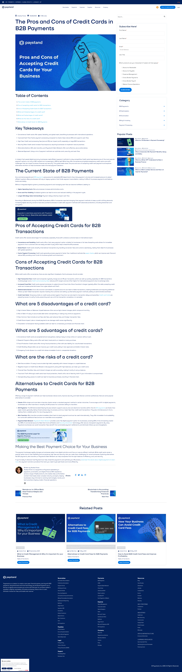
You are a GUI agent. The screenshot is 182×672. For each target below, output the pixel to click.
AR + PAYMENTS (10, 2)
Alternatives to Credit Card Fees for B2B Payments (88, 554)
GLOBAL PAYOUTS (27, 2)
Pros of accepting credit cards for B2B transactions (34, 105)
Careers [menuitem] (99, 640)
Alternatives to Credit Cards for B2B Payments (32, 122)
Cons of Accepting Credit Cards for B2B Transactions (34, 108)
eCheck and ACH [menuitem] (101, 590)
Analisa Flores (21, 16)
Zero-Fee (78, 546)
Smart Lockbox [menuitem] (101, 593)
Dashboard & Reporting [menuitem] (63, 600)
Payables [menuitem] (60, 627)
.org (178, 2)
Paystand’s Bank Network (42, 421)
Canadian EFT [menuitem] (101, 595)
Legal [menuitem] (59, 640)
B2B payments (38, 177)
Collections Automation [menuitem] (63, 583)
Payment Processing (125, 125)
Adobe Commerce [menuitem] (62, 613)
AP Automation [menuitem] (61, 629)
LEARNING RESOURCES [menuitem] (145, 639)
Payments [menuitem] (101, 578)
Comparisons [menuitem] (141, 590)
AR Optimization (124, 111)
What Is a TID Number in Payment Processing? (149, 140)
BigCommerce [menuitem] (61, 615)
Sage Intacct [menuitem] (61, 605)
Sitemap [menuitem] (100, 645)
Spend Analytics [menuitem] (101, 609)
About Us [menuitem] (100, 632)
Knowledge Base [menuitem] (61, 653)
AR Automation (124, 116)
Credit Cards (20, 547)
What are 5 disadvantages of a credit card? (31, 112)
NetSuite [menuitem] (60, 603)
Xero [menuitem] (59, 620)
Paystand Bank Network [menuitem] (103, 585)
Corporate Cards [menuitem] (102, 606)
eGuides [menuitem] (139, 588)
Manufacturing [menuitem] (141, 617)
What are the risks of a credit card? (29, 118)
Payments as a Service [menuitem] (103, 635)
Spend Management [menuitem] (102, 604)
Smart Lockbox (153, 167)
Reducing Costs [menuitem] (141, 647)
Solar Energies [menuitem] (141, 625)
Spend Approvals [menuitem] (62, 636)
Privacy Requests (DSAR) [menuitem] (63, 647)
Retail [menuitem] (139, 627)
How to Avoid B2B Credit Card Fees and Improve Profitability (137, 555)
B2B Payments (124, 106)
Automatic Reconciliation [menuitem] (63, 580)
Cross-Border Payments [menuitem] (63, 634)
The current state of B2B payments (29, 102)
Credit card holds (104, 295)
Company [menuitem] (101, 630)
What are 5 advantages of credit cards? (30, 115)
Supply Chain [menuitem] (141, 622)
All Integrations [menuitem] (61, 623)
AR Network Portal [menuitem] (62, 588)
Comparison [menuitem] (140, 606)
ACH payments (100, 408)
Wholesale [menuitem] (140, 630)
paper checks (90, 253)
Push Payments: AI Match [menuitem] (103, 598)
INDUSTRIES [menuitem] (141, 612)
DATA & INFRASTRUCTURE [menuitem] (146, 633)
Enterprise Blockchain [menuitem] (143, 636)
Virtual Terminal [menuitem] (61, 590)
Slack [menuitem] (99, 611)
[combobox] (142, 17)
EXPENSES (18, 2)
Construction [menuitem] (141, 620)
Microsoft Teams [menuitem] (102, 614)
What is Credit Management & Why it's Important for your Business (40, 555)
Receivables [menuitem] (61, 578)
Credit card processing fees (40, 281)
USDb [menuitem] (99, 583)
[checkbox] (142, 75)
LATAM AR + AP (37, 2)
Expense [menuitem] (100, 602)
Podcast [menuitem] (139, 595)
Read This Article (23, 562)
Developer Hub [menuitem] (61, 656)
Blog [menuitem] (139, 580)
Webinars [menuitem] (140, 598)
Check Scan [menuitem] (100, 588)
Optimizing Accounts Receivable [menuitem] (145, 644)
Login (178, 7)
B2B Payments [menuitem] (101, 580)
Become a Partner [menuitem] (102, 637)
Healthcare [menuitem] (140, 615)
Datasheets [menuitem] (140, 585)
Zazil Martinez (139, 138)
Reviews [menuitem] (139, 609)
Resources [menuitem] (141, 578)
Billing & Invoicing (124, 120)
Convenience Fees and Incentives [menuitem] (65, 595)
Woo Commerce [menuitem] (61, 618)
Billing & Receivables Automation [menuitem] (65, 598)
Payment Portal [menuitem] (61, 585)
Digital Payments (75, 547)
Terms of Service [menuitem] (61, 645)
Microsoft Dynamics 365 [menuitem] (103, 624)
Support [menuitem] (60, 651)
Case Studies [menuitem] (141, 583)
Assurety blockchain (65, 423)
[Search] (164, 16)
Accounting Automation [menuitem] (63, 631)
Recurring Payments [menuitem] (62, 593)
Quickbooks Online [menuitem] (102, 616)
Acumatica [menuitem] (60, 610)
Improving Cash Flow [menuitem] (142, 642)
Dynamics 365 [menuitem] (61, 608)
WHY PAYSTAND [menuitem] (143, 604)
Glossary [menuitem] (140, 600)
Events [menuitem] (139, 593)
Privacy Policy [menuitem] (61, 642)
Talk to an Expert (167, 7)
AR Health (151, 158)
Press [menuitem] (99, 642)
